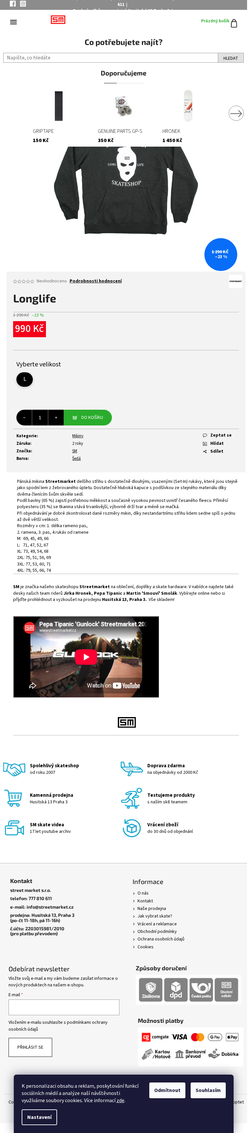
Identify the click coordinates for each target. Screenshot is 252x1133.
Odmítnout (167, 1090)
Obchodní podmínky (157, 931)
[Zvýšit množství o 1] (56, 417)
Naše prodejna (151, 908)
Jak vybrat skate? (154, 916)
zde (120, 1100)
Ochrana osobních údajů (160, 939)
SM (74, 451)
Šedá (76, 459)
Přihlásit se (30, 1047)
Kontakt (145, 901)
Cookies (145, 947)
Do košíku (92, 417)
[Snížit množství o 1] (24, 417)
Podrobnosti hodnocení (96, 281)
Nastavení (39, 1117)
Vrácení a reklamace (157, 924)
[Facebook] (13, 5)
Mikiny (77, 436)
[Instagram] (23, 4)
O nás (143, 893)
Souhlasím (208, 1090)
